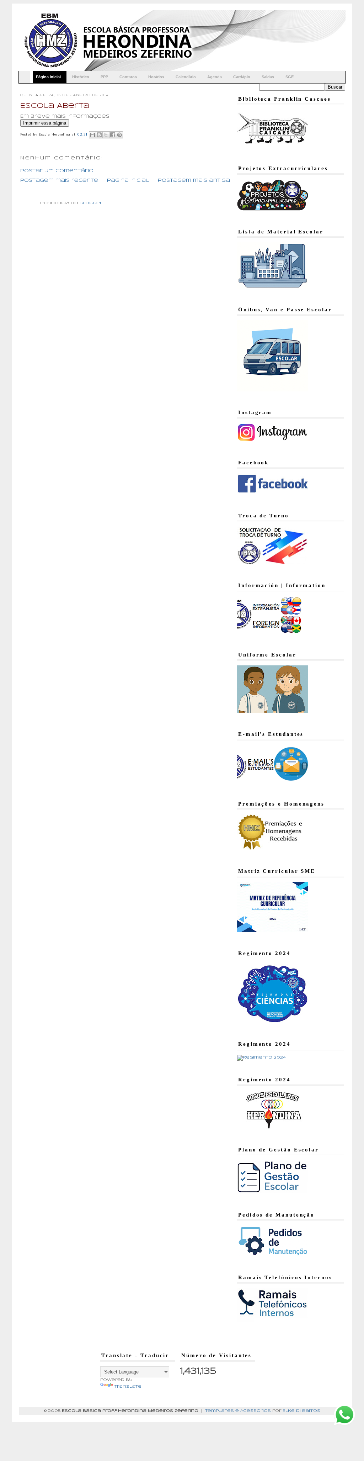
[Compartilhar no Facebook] (112, 134)
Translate (127, 1386)
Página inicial (128, 180)
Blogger (91, 203)
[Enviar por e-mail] (92, 134)
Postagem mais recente (59, 180)
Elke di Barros (301, 1411)
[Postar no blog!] (99, 134)
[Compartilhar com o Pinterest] (119, 134)
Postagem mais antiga (194, 180)
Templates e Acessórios (238, 1411)
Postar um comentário (56, 171)
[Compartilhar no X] (105, 134)
